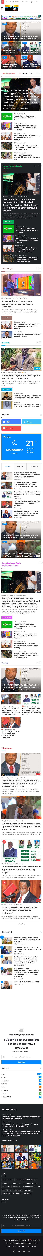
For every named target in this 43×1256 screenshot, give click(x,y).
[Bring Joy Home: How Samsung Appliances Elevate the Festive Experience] (7, 126)
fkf (3, 1186)
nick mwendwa (18, 1190)
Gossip (5, 1084)
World (4, 1087)
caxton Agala (8, 690)
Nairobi (38, 1186)
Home (8, 1246)
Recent (7, 467)
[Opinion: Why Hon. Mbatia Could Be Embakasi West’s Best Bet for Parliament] (11, 62)
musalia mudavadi (28, 1186)
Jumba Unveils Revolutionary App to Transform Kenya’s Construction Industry (27, 137)
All (20, 73)
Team (18, 1246)
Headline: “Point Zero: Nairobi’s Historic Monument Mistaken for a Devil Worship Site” (26, 147)
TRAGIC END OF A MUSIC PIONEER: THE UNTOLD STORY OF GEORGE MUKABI (27, 406)
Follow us (5, 1199)
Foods (30, 73)
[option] (22, 45)
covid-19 (21, 1183)
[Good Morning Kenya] (11, 8)
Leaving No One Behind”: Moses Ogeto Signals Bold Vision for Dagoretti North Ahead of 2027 (25, 484)
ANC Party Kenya (31, 1180)
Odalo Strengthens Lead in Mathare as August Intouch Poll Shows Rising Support (31, 53)
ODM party (28, 1190)
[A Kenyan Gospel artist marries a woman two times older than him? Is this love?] (7, 940)
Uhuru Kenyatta (16, 1193)
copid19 (5, 1183)
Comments (34, 467)
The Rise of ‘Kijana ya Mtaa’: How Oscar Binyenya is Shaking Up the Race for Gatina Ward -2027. (26, 513)
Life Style (6, 1080)
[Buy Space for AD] (22, 17)
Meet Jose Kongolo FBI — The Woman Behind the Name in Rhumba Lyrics (27, 397)
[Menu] (3, 9)
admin (6, 108)
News (4, 23)
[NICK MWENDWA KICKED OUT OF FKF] (7, 985)
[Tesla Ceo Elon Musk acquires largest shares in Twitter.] (7, 334)
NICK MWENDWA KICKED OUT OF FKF (27, 982)
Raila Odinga (6, 1193)
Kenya (8, 1186)
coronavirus (13, 1183)
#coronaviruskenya (8, 1180)
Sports (5, 1077)
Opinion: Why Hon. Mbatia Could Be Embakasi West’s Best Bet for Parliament (27, 504)
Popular (20, 467)
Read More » (8, 222)
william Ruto (27, 1193)
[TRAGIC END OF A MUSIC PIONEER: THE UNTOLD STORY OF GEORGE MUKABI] (7, 405)
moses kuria (16, 1186)
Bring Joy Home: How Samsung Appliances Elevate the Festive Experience (25, 128)
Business (25, 73)
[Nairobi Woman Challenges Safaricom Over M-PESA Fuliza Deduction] (7, 116)
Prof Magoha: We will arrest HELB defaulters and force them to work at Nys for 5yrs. (27, 949)
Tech (4, 1093)
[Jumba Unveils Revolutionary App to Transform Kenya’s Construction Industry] (7, 136)
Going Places (7, 1096)
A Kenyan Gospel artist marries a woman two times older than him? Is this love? (27, 940)
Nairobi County (7, 1190)
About (13, 1246)
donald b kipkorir (31, 1183)
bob (4, 372)
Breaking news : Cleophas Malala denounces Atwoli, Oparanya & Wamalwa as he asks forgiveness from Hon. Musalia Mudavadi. (26, 960)
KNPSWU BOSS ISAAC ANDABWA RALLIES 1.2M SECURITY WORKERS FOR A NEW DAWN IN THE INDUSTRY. (20, 38)
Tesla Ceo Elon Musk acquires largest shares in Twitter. (27, 335)
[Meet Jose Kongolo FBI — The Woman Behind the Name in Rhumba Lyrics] (7, 396)
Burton (5, 298)
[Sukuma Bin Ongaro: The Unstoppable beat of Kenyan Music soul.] (7, 155)
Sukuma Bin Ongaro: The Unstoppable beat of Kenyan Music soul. (27, 157)
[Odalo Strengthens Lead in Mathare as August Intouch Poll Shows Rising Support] (31, 48)
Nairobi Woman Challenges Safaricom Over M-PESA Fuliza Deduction (25, 118)
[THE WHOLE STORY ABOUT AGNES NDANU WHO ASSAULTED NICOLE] (8, 1165)
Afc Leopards (20, 1180)
